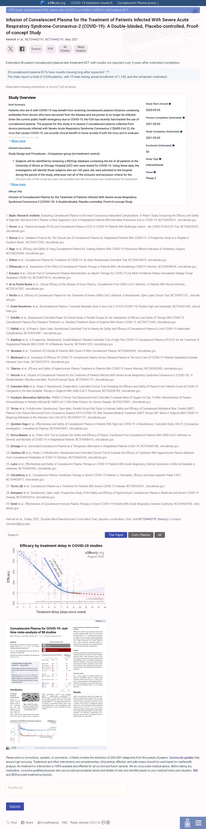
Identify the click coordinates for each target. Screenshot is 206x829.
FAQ (64, 822)
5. (7, 260)
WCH (14, 774)
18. (8, 386)
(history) (163, 519)
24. (8, 453)
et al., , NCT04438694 (92, 266)
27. (8, 486)
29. (8, 504)
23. (8, 446)
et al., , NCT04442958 (101, 504)
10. (8, 306)
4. (7, 249)
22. (8, 435)
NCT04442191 (54, 39)
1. (7, 215)
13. (8, 340)
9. (7, 295)
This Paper (116, 535)
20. (8, 408)
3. (7, 238)
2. (7, 226)
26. (8, 475)
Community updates (181, 757)
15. (8, 357)
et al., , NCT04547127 (102, 413)
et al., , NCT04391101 (98, 295)
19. (8, 397)
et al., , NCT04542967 (77, 486)
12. (8, 329)
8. (7, 284)
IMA (195, 770)
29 (108, 71)
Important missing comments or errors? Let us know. (41, 87)
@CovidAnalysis (48, 822)
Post (14, 822)
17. (8, 375)
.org (56, 3)
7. (7, 273)
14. (8, 351)
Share (29, 822)
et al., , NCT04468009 (73, 351)
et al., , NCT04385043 (86, 368)
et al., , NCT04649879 (77, 260)
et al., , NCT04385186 (85, 446)
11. (8, 317)
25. (8, 464)
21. (8, 424)
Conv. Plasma (141, 535)
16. (8, 368)
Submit (15, 806)
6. (7, 266)
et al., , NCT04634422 (103, 226)
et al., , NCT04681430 (101, 306)
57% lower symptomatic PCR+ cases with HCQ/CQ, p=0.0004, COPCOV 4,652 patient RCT (68, 10)
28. (8, 493)
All (159, 535)
